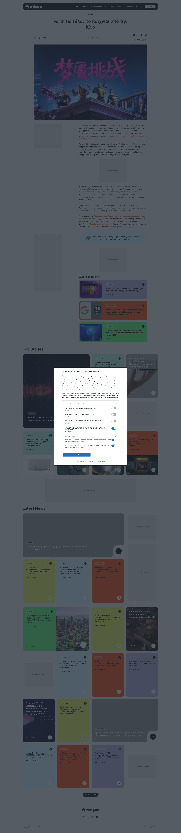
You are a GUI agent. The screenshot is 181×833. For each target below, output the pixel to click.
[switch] (113, 408)
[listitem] (90, 404)
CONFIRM (76, 455)
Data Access (90, 461)
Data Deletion (80, 461)
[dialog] (90, 416)
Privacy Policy (101, 461)
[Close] (123, 371)
